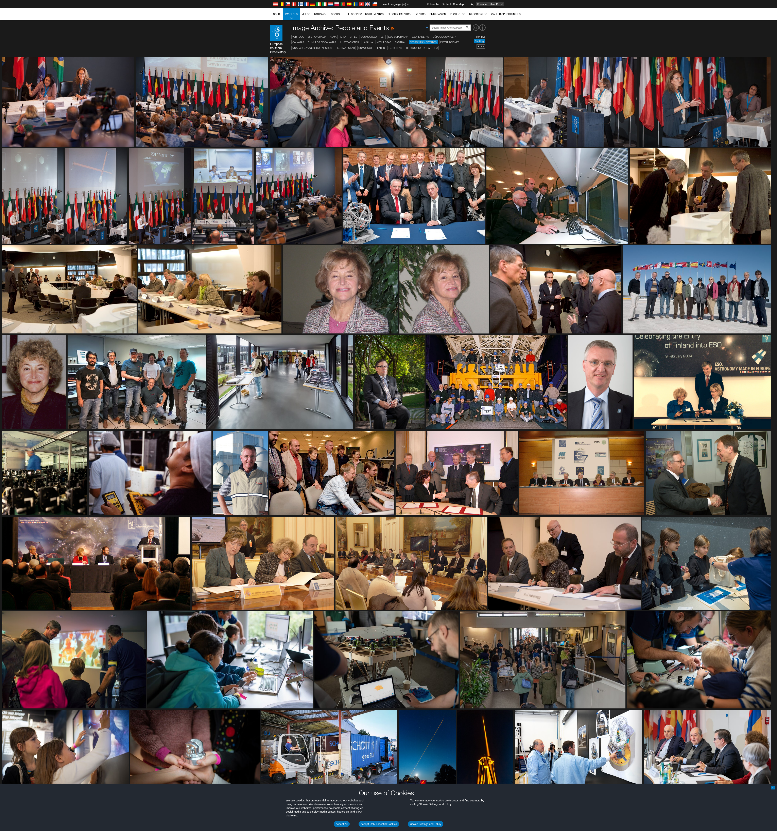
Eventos (420, 14)
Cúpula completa (444, 36)
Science (482, 4)
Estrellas (395, 47)
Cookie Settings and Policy (425, 824)
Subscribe (433, 4)
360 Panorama (317, 36)
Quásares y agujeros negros (312, 47)
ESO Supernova (398, 36)
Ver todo (298, 36)
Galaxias (298, 42)
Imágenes (291, 14)
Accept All (342, 824)
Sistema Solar (345, 47)
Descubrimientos (399, 14)
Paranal (400, 42)
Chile (353, 36)
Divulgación (438, 14)
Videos (306, 14)
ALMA (333, 36)
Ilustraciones (349, 42)
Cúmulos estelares (371, 47)
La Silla (368, 42)
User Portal (496, 4)
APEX (343, 36)
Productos (457, 14)
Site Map (458, 4)
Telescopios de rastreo (422, 47)
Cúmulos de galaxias (322, 42)
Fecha (481, 46)
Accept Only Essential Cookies (379, 824)
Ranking (479, 41)
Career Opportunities (506, 14)
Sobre (277, 14)
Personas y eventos (423, 42)
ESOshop (335, 14)
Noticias (320, 14)
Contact (446, 4)
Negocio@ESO (478, 14)
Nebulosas (384, 42)
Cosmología (369, 36)
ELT (383, 36)
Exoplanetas (420, 36)
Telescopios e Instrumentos (364, 14)
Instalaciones (449, 42)
